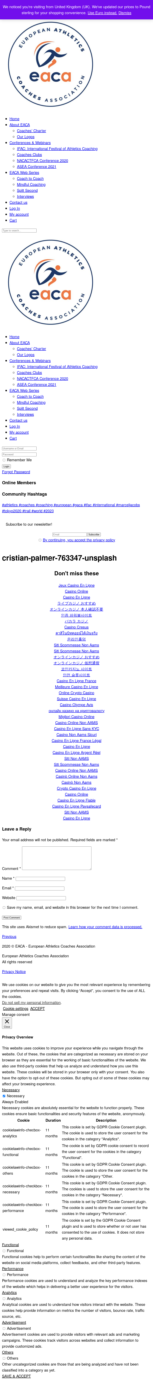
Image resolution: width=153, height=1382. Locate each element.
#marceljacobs (128, 504)
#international (104, 504)
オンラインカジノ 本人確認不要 (76, 609)
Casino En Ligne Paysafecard (76, 806)
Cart (13, 220)
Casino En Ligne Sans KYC (76, 728)
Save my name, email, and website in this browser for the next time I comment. (72, 907)
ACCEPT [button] (37, 1008)
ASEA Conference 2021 (36, 166)
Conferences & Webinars (30, 142)
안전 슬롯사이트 (76, 674)
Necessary (16, 1095)
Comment (11, 868)
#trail (27, 510)
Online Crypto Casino (76, 692)
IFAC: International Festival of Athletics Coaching (57, 148)
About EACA (20, 124)
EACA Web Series (24, 172)
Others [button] (7, 1352)
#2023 (48, 510)
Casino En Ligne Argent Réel (76, 752)
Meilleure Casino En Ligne (76, 686)
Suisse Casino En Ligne (76, 698)
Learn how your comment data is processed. (105, 926)
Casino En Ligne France (76, 680)
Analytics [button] (9, 1292)
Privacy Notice (14, 971)
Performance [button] (13, 1268)
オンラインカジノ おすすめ (76, 656)
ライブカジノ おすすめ (76, 603)
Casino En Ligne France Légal (76, 740)
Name (8, 878)
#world (37, 510)
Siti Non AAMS (76, 758)
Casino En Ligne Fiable (76, 800)
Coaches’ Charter (31, 130)
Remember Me (19, 459)
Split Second (27, 190)
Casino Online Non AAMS (76, 722)
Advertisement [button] (14, 1322)
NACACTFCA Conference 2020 (42, 160)
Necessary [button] (11, 1089)
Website (8, 897)
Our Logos (26, 136)
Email (8, 887)
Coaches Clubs (29, 154)
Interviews (25, 196)
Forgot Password (16, 471)
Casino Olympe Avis (76, 704)
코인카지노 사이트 (76, 668)
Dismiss (124, 12)
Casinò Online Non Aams (76, 776)
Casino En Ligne (76, 597)
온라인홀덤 (76, 639)
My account (19, 214)
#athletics (10, 504)
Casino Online (76, 591)
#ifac (88, 504)
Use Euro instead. (102, 12)
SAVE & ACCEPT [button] (16, 1376)
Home (14, 118)
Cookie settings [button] (15, 1008)
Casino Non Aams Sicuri (77, 734)
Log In (15, 208)
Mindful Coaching (31, 184)
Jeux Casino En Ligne (77, 585)
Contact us (18, 202)
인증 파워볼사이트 (76, 615)
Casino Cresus (76, 627)
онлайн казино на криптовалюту (76, 710)
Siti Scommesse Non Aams (76, 645)
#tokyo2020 (12, 510)
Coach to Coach (30, 178)
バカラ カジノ (76, 621)
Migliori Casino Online (76, 716)
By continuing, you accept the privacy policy (79, 539)
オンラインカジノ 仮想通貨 (76, 662)
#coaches (27, 504)
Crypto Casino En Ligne (76, 788)
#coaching (45, 504)
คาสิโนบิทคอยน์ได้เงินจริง (77, 633)
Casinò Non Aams (76, 782)
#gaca (78, 504)
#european (63, 504)
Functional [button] (10, 1244)
